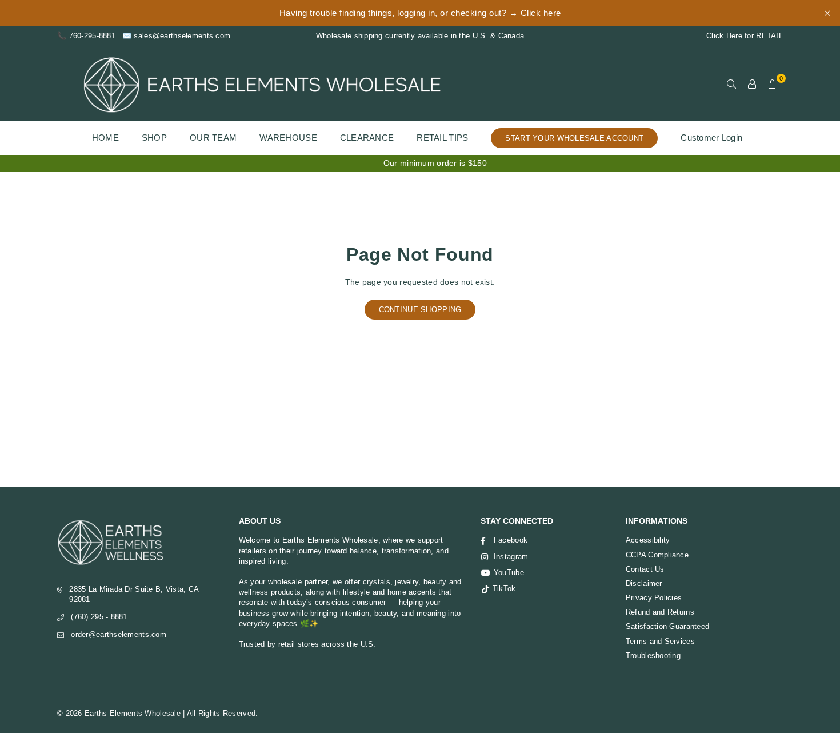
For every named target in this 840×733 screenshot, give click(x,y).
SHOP (154, 137)
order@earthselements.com (118, 634)
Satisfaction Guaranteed (667, 626)
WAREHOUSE (288, 137)
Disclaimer (644, 583)
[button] (772, 84)
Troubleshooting (653, 655)
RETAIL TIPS (442, 137)
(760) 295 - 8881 (99, 616)
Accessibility (648, 540)
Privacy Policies (654, 597)
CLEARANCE (367, 137)
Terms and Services (660, 641)
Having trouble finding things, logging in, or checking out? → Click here (420, 13)
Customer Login (711, 137)
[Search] (731, 84)
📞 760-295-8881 (86, 35)
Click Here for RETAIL (744, 35)
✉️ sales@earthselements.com (176, 35)
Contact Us (645, 569)
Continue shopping (420, 309)
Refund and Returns (660, 612)
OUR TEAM (213, 137)
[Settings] (752, 84)
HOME (105, 137)
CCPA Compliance (657, 555)
